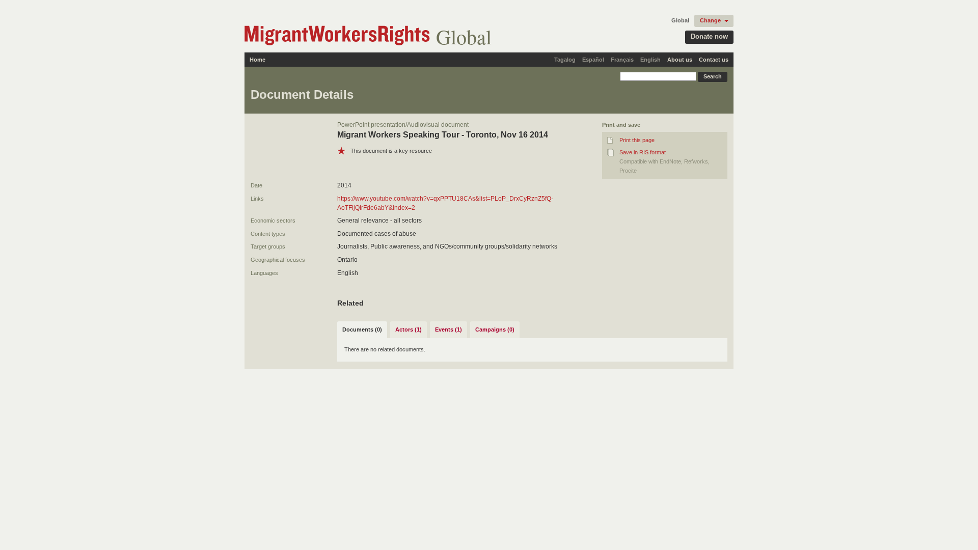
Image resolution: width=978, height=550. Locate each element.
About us (679, 60)
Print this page (637, 140)
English (650, 60)
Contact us (713, 60)
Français (622, 60)
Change (710, 20)
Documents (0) (362, 329)
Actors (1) (408, 329)
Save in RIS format (642, 152)
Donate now (709, 36)
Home (257, 60)
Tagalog (565, 60)
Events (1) (448, 329)
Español (593, 60)
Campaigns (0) (494, 329)
